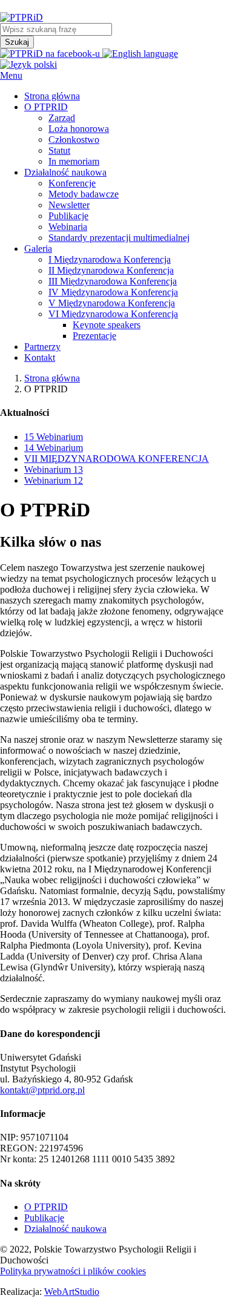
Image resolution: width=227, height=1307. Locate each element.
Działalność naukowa (65, 1228)
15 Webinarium (53, 437)
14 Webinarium (53, 448)
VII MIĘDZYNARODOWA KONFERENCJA (116, 458)
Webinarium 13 (53, 469)
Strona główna (52, 378)
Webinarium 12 (53, 480)
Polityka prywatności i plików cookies (73, 1271)
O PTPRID (46, 1207)
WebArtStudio (71, 1291)
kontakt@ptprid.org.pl (42, 1090)
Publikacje (44, 1218)
